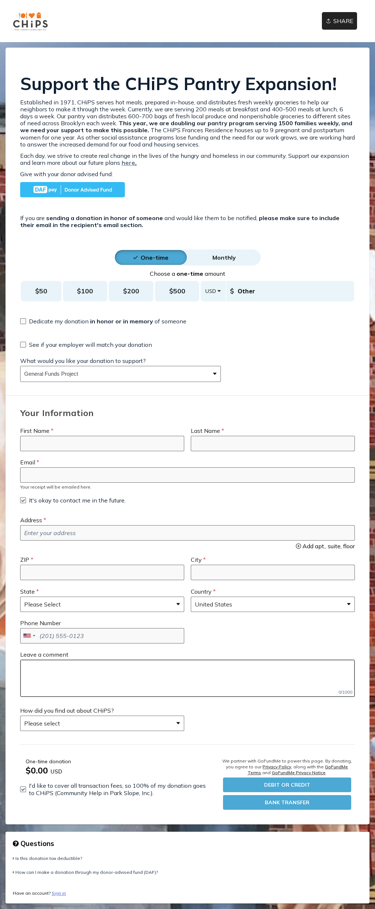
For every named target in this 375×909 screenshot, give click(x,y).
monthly (224, 257)
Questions (36, 843)
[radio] (154, 257)
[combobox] (115, 374)
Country (201, 591)
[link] (30, 21)
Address (31, 520)
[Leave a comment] (187, 678)
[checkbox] (103, 321)
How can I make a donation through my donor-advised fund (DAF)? (86, 872)
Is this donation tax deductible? (48, 858)
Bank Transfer (287, 802)
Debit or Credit (287, 785)
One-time (154, 257)
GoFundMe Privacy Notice (299, 772)
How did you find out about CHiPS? (67, 710)
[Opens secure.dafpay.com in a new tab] (72, 195)
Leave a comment (44, 654)
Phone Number (40, 623)
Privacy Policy (277, 766)
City (196, 559)
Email (27, 462)
